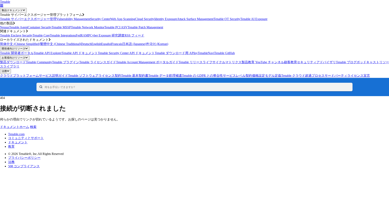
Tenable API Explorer (48, 53)
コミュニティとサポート (26, 138)
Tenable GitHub (224, 53)
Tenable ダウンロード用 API (174, 53)
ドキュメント (18, 142)
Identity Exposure (165, 19)
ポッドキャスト (368, 62)
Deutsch (86, 44)
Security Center (100, 19)
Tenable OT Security (227, 19)
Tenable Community (39, 62)
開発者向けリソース (13, 48)
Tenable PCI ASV (116, 27)
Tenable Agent (18, 27)
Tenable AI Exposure (253, 19)
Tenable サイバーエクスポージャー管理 (28, 19)
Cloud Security (144, 19)
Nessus (4, 27)
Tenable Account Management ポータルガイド (147, 62)
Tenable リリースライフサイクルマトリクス (210, 62)
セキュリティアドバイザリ (316, 62)
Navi (211, 53)
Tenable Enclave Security (16, 35)
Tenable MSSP (61, 27)
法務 (4, 71)
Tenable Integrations (63, 35)
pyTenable (201, 53)
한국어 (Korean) (157, 44)
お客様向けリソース (13, 57)
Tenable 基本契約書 (134, 75)
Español (106, 44)
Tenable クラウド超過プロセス (303, 75)
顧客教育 (290, 62)
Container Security (40, 27)
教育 (11, 146)
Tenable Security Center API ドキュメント (126, 53)
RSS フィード (134, 35)
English (96, 44)
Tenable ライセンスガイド (97, 62)
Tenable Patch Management (145, 27)
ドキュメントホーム (14, 127)
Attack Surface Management (195, 19)
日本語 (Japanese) (134, 44)
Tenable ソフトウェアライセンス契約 (94, 75)
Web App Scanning (122, 19)
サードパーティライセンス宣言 (347, 75)
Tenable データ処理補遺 (165, 75)
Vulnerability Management (73, 19)
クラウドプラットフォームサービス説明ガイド (34, 75)
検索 (33, 127)
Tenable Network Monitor (87, 27)
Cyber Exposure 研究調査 (107, 35)
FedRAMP (83, 35)
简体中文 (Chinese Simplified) (20, 44)
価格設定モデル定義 (266, 75)
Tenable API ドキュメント (80, 53)
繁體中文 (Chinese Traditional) (60, 44)
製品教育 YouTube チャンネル (263, 62)
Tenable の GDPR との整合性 (202, 75)
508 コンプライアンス (24, 166)
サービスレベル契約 (237, 75)
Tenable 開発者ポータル (17, 53)
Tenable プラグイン (65, 62)
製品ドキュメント (12, 10)
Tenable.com (16, 134)
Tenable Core (41, 35)
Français (116, 44)
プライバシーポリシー (24, 157)
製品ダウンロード (13, 62)
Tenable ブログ (346, 62)
